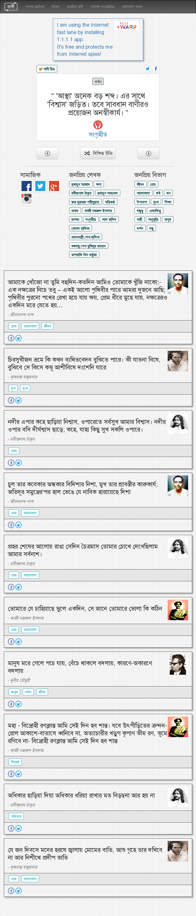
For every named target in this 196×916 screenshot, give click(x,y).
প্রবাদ (74, 211)
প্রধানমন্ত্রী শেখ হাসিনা (85, 237)
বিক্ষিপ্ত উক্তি (101, 153)
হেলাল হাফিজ (80, 228)
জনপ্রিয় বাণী (75, 6)
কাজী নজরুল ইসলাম (98, 211)
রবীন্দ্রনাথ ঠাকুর (81, 193)
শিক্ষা (168, 202)
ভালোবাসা (143, 193)
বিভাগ (55, 6)
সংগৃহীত (90, 219)
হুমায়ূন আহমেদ (107, 193)
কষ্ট (158, 193)
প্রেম (153, 184)
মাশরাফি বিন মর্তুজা (84, 255)
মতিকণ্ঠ (110, 202)
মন (168, 193)
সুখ (13, 388)
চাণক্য (75, 219)
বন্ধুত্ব (140, 211)
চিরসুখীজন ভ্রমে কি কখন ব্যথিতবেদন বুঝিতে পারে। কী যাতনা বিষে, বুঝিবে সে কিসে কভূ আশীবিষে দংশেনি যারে (84, 363)
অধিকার (16, 816)
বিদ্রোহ (15, 762)
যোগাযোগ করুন (132, 6)
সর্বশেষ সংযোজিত (102, 6)
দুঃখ (155, 202)
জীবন (140, 184)
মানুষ (167, 219)
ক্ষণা (98, 184)
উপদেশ (142, 202)
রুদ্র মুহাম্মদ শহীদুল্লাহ (85, 202)
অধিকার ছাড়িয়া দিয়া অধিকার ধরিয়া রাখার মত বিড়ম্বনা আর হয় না (81, 795)
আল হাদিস (109, 219)
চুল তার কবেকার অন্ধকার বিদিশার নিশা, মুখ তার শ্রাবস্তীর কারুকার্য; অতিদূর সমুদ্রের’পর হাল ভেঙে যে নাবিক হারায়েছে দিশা (83, 488)
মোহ (14, 451)
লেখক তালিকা (35, 6)
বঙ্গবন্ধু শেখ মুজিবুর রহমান (88, 246)
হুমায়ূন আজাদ (80, 184)
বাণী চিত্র (49, 69)
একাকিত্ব (155, 211)
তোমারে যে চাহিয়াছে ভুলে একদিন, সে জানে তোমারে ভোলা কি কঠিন (85, 609)
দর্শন (98, 81)
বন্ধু (151, 228)
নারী (139, 219)
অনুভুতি (153, 219)
